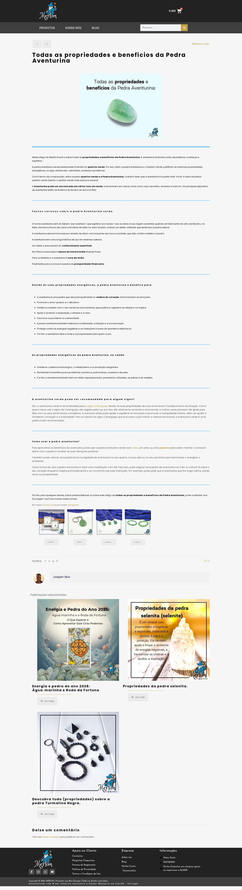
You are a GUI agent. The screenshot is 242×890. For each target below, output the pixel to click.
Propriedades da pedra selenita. (155, 686)
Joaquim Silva (61, 577)
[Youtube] (52, 872)
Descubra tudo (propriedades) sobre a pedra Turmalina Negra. (71, 801)
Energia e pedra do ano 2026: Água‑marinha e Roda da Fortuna (65, 688)
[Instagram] (38, 872)
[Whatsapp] (45, 872)
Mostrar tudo (201, 44)
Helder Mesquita (99, 884)
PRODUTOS (47, 28)
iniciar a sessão (50, 837)
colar (135, 447)
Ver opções (50, 542)
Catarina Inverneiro (73, 884)
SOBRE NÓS (73, 28)
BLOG (95, 28)
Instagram (73, 504)
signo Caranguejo (98, 406)
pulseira (164, 447)
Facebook (48, 504)
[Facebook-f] (31, 872)
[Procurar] (184, 27)
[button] (48, 28)
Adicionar (79, 542)
